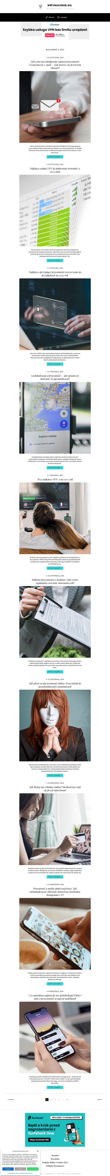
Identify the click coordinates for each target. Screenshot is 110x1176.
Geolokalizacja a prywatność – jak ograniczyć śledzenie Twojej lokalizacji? (55, 377)
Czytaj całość (55, 157)
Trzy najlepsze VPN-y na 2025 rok (55, 479)
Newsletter (55, 1159)
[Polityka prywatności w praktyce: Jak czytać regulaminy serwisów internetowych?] (55, 622)
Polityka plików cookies (13, 1173)
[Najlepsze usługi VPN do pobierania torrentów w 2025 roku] (55, 210)
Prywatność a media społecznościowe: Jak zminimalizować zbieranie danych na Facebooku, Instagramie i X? (55, 892)
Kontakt (55, 1155)
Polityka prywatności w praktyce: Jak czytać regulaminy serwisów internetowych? (55, 581)
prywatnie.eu (60, 5)
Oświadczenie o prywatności (26, 1173)
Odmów (20, 1169)
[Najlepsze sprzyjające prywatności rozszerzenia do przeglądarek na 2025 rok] (55, 314)
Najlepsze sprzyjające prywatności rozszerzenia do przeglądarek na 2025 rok (55, 273)
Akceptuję (8, 1169)
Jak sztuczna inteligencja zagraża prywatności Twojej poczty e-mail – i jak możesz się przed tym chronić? (55, 65)
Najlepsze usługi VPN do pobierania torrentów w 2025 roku (55, 170)
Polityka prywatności (55, 1166)
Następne (99, 1099)
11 (67, 1099)
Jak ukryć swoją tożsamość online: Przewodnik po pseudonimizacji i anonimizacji (55, 685)
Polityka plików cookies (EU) (55, 1162)
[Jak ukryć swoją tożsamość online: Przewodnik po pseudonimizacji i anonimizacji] (55, 725)
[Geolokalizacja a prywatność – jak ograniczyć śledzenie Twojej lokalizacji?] (55, 418)
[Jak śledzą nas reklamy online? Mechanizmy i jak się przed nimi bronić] (55, 829)
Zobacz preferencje (32, 1169)
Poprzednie (11, 1099)
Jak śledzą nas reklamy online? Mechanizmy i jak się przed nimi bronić (55, 788)
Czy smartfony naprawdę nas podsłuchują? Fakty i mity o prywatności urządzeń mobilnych (55, 997)
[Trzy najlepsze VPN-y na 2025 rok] (55, 518)
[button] (38, 1151)
